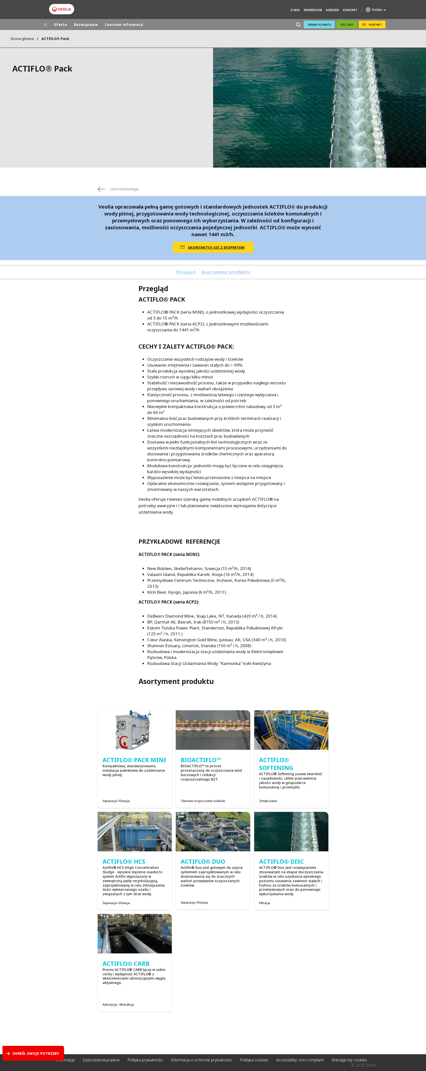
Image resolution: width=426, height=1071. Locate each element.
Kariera (332, 10)
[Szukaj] (298, 24)
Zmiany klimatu (319, 24)
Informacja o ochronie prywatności (201, 1060)
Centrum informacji (124, 24)
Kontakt (350, 10)
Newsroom (313, 10)
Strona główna (22, 38)
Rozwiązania (86, 24)
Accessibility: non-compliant (300, 1060)
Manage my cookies (349, 1060)
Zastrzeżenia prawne (101, 1060)
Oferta (60, 24)
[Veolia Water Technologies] (61, 9)
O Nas (295, 10)
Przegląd (185, 272)
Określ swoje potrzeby (35, 1053)
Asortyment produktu (225, 272)
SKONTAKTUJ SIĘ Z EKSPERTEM (216, 247)
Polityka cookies (254, 1060)
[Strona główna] (45, 25)
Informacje (65, 1060)
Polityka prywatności (145, 1060)
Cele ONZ (346, 24)
